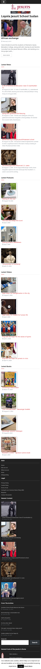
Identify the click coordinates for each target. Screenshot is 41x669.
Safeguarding (5, 475)
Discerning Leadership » (16, 657)
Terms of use (4, 487)
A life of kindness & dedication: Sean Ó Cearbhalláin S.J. (19, 86)
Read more (6, 55)
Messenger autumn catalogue (12, 431)
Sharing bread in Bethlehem (11, 242)
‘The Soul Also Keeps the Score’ (12, 221)
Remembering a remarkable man (10, 612)
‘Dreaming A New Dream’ (10, 387)
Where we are (5, 470)
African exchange (10, 38)
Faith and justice (5, 618)
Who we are (4, 467)
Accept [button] (21, 666)
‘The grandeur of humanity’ (11, 264)
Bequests (3, 492)
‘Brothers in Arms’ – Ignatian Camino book (16, 453)
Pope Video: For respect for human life (15, 315)
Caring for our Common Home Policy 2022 (12, 490)
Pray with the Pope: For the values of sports (16, 337)
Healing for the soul (8, 199)
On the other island (6, 623)
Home (2, 465)
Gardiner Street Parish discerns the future (12, 607)
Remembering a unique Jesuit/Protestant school (18, 139)
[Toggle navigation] (3, 1)
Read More (28, 666)
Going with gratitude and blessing (13, 113)
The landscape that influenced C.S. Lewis (15, 165)
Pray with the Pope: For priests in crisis (15, 358)
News (2, 472)
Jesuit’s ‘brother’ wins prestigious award (13, 598)
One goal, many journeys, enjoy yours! (11, 628)
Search (4, 639)
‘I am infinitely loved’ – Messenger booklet (16, 409)
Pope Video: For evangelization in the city (16, 293)
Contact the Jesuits (6, 495)
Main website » (13, 654)
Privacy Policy (5, 483)
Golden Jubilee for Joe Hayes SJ (9, 633)
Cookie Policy (4, 485)
